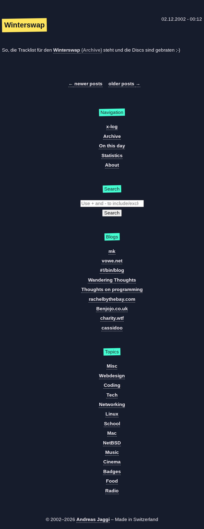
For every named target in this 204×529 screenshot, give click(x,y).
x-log (112, 126)
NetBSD (112, 442)
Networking (112, 404)
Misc (112, 366)
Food (112, 481)
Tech (112, 395)
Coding (112, 385)
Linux (111, 414)
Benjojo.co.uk (112, 308)
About (112, 165)
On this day (112, 145)
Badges (112, 471)
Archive (112, 136)
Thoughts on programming (112, 289)
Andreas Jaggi (93, 519)
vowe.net (112, 260)
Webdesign (112, 375)
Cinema (112, 461)
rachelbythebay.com (112, 299)
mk (111, 251)
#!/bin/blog (112, 270)
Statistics (112, 155)
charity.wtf (112, 318)
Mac (112, 433)
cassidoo (112, 327)
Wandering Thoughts (112, 280)
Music (112, 452)
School (112, 423)
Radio (112, 490)
